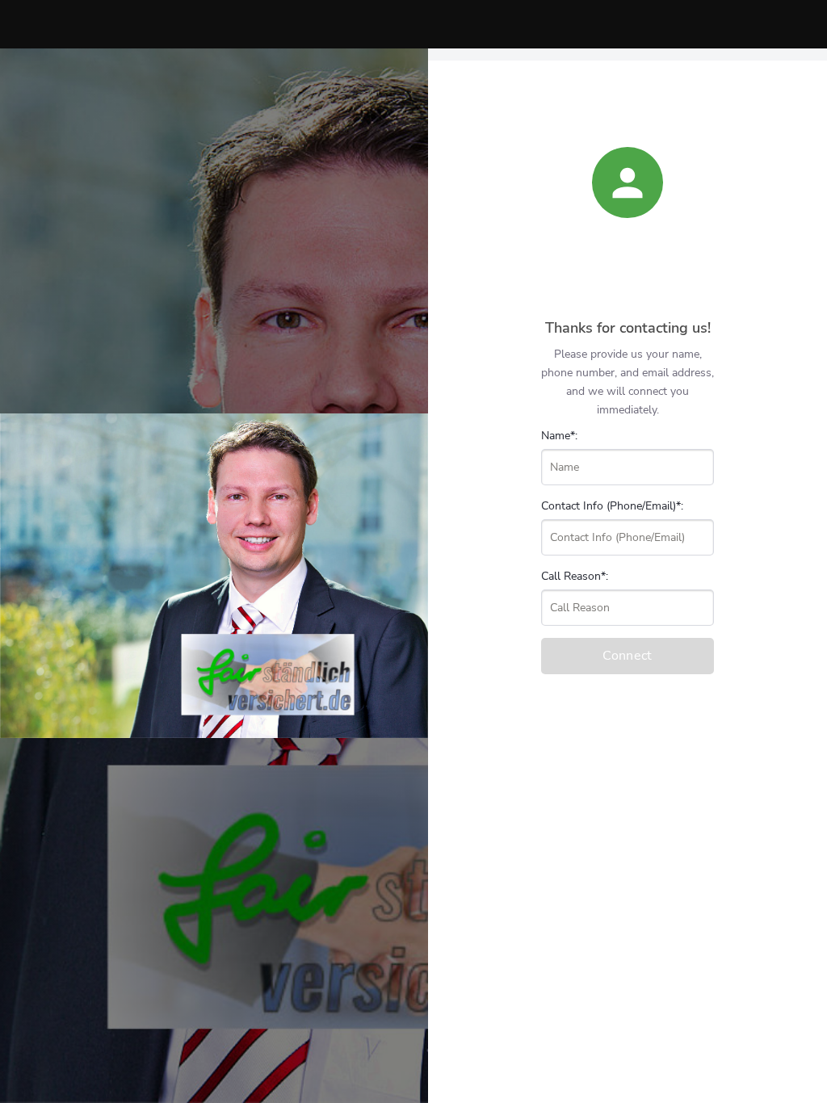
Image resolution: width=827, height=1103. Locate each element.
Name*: (559, 435)
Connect (627, 656)
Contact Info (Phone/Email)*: (612, 506)
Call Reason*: (574, 576)
